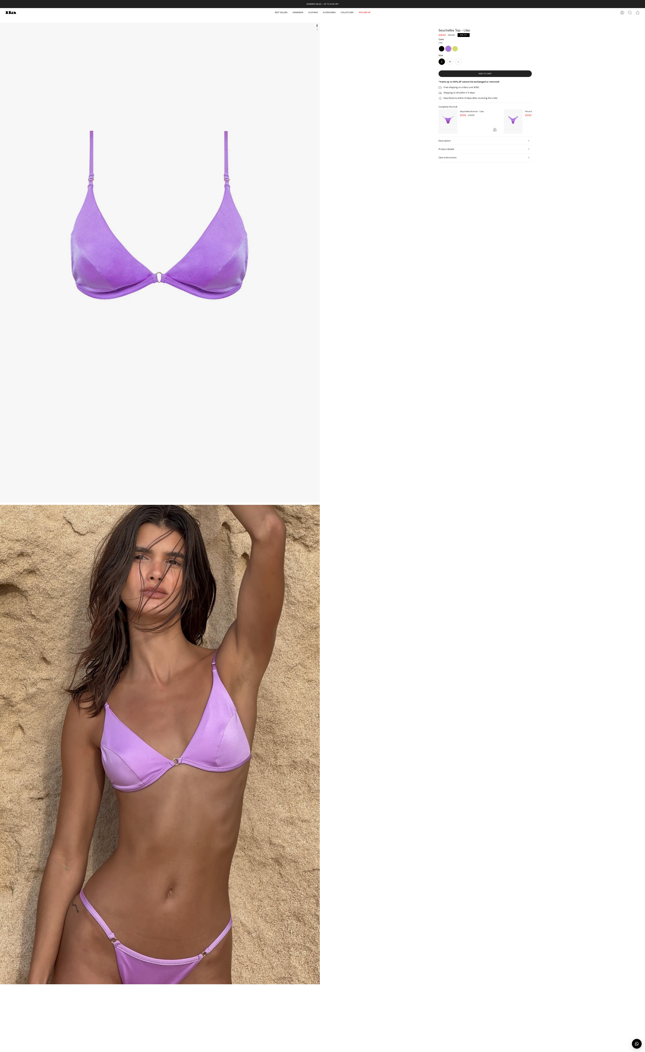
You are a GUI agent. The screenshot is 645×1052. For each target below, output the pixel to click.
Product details (446, 149)
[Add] (495, 129)
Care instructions (448, 157)
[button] (298, 12)
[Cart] (637, 12)
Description (445, 140)
